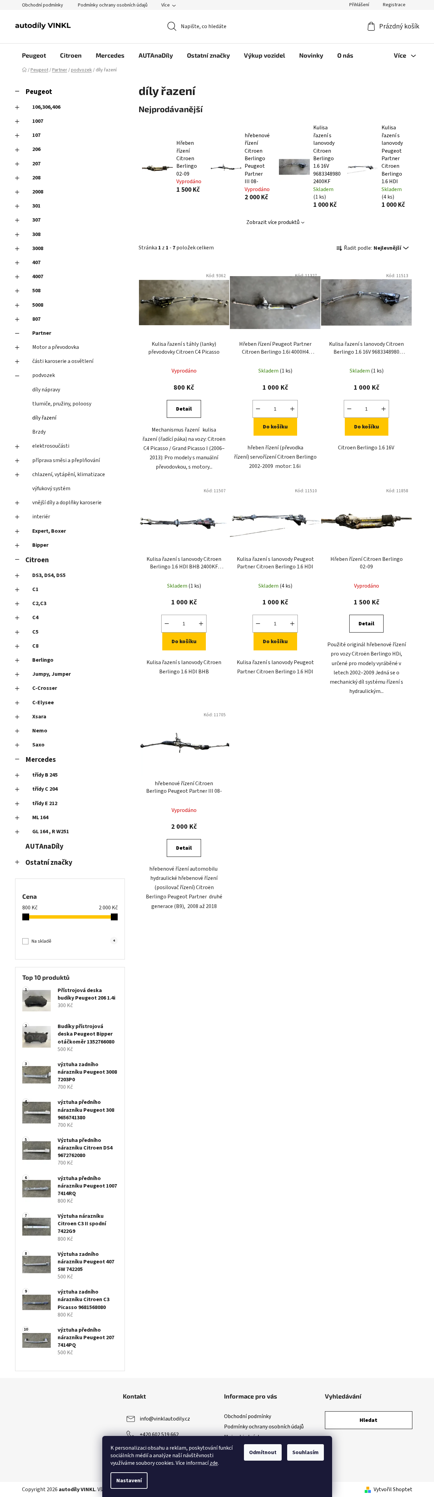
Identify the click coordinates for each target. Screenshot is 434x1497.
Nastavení (129, 1480)
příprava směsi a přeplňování (66, 460)
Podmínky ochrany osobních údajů (113, 5)
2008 (37, 192)
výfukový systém (51, 488)
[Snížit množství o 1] (258, 408)
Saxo (38, 744)
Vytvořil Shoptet (393, 1489)
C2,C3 (39, 603)
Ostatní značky (48, 863)
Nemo (39, 730)
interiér (41, 516)
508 (36, 290)
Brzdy (39, 432)
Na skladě (73, 941)
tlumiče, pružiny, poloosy (61, 404)
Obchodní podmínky (42, 5)
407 (36, 262)
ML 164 (40, 817)
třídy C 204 (45, 789)
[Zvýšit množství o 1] (292, 408)
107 (36, 135)
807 (36, 319)
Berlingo (43, 660)
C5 (35, 632)
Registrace (394, 4)
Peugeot (38, 92)
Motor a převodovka (55, 347)
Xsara (39, 716)
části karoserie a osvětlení (62, 361)
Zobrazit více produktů (273, 222)
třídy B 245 (45, 775)
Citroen (37, 560)
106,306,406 (46, 107)
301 (36, 206)
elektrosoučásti (50, 446)
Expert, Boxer (49, 531)
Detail (184, 409)
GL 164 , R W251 (50, 831)
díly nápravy (46, 389)
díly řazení (44, 418)
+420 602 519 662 (159, 1434)
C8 (35, 646)
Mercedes (40, 760)
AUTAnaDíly (44, 846)
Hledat (368, 1420)
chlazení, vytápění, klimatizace (68, 474)
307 (36, 220)
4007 (37, 276)
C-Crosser (44, 688)
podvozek (43, 375)
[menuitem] (34, 55)
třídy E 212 (44, 803)
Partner (41, 333)
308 (36, 234)
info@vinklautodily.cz (165, 1419)
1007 (37, 121)
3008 (37, 248)
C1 (35, 589)
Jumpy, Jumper (51, 674)
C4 (35, 617)
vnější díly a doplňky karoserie (67, 502)
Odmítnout (263, 1452)
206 (36, 149)
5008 (37, 305)
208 (36, 177)
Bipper (40, 545)
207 (36, 163)
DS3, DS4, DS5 (49, 575)
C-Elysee (43, 702)
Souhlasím (305, 1452)
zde (214, 1463)
